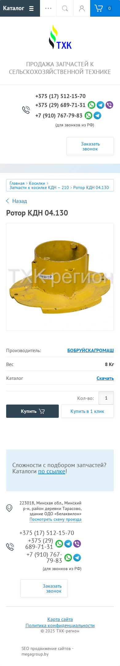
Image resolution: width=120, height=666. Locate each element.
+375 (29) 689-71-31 (60, 105)
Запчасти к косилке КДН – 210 (39, 187)
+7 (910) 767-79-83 (58, 115)
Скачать (105, 378)
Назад (19, 201)
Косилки (37, 183)
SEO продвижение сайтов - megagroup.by (48, 651)
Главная (17, 183)
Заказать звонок (90, 146)
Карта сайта (60, 619)
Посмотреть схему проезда (56, 519)
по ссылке (51, 471)
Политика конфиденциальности (60, 625)
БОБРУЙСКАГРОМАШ (90, 350)
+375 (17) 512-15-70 (60, 96)
